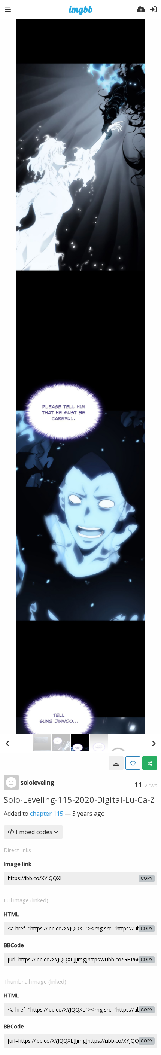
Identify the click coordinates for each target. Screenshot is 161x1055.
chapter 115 (46, 813)
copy (146, 878)
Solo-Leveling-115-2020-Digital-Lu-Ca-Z (79, 799)
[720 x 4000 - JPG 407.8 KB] (116, 763)
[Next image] (153, 743)
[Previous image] (7, 743)
